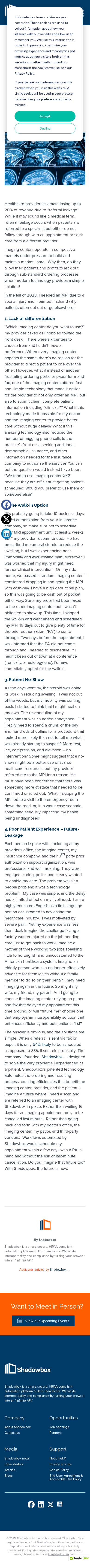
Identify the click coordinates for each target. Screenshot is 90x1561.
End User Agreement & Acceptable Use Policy (66, 1477)
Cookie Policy (59, 1470)
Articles (10, 1470)
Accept (45, 116)
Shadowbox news (17, 1458)
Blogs (9, 1475)
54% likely (42, 1044)
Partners (56, 1432)
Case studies (14, 1464)
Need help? (58, 1458)
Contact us (12, 1432)
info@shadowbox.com (61, 1554)
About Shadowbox (18, 1427)
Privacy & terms (61, 1464)
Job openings (59, 1427)
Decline (45, 128)
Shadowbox (52, 1057)
